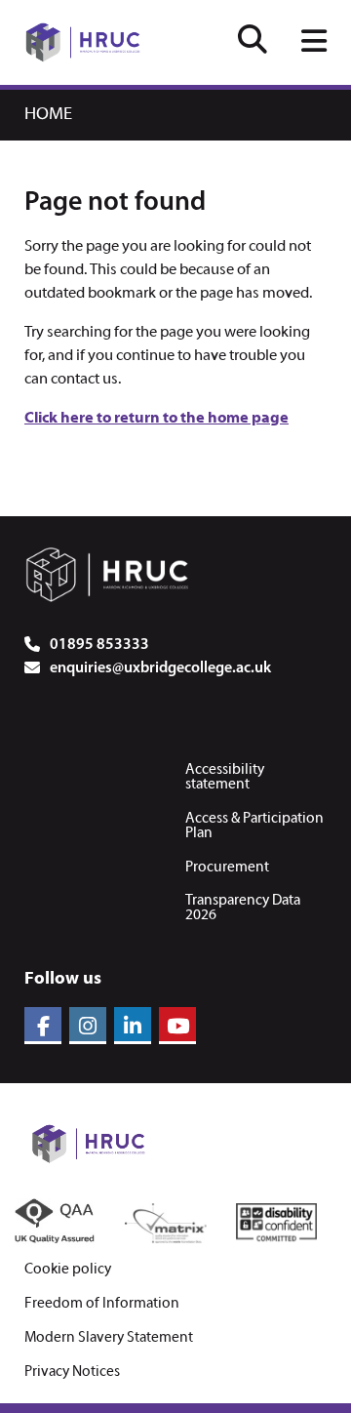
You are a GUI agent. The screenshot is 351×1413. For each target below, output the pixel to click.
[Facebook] (42, 1025)
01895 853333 (99, 645)
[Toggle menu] (314, 43)
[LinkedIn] (132, 1025)
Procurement (227, 867)
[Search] (252, 42)
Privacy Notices (72, 1372)
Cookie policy (67, 1270)
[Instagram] (87, 1025)
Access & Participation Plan (254, 826)
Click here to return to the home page (156, 418)
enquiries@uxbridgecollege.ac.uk (160, 668)
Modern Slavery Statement (108, 1338)
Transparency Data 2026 (242, 908)
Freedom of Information (101, 1304)
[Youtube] (177, 1025)
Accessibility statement (224, 777)
